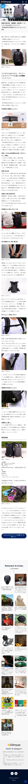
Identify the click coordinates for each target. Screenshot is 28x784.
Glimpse (6, 2)
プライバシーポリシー (14, 777)
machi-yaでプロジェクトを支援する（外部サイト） (14, 535)
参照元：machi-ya (5, 129)
